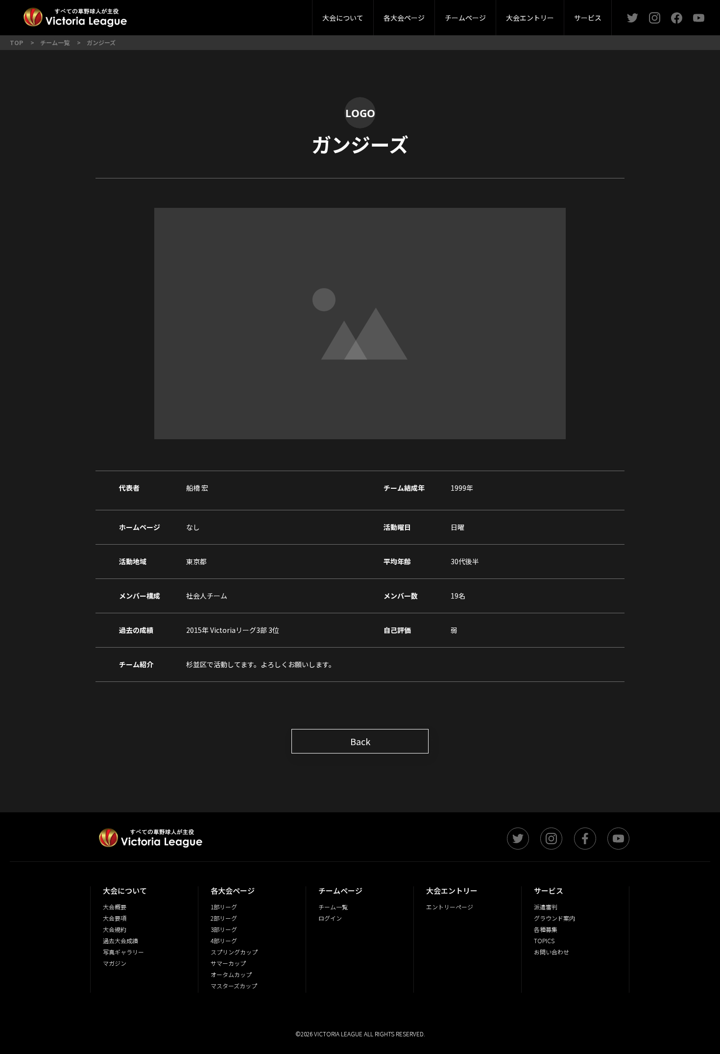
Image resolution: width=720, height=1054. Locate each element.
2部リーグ (187, 14)
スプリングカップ (234, 952)
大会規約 (114, 929)
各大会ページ (404, 18)
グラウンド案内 (307, 14)
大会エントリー (530, 18)
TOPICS (544, 940)
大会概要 (217, 14)
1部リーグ (224, 907)
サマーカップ (228, 963)
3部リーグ (244, 14)
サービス (587, 18)
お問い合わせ (551, 952)
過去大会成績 (120, 940)
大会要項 (269, 14)
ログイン (330, 918)
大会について (342, 18)
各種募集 (545, 929)
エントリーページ (449, 907)
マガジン (114, 963)
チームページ (465, 18)
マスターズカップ (234, 985)
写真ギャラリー (123, 952)
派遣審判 (244, 14)
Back (360, 741)
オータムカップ (231, 974)
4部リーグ (300, 14)
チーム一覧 (333, 907)
